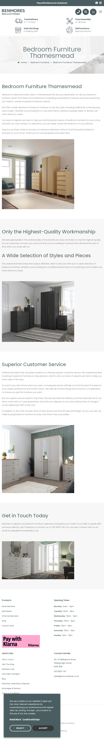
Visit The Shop (8, 664)
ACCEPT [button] (43, 728)
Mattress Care (8, 669)
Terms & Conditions (11, 693)
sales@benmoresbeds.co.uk (66, 676)
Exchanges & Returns (11, 688)
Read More (15, 719)
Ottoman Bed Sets (10, 616)
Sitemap (63, 731)
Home (24, 62)
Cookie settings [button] (31, 719)
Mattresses (7, 611)
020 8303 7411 (60, 671)
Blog (4, 678)
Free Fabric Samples (11, 674)
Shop (4, 621)
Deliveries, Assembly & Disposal (15, 683)
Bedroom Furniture (40, 62)
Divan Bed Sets (8, 606)
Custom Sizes (8, 625)
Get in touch (7, 659)
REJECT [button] (20, 728)
